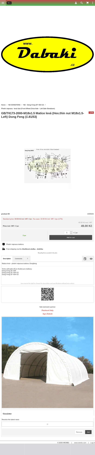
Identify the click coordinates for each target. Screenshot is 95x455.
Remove (79, 432)
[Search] (82, 3)
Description (7, 258)
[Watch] (91, 258)
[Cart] (87, 3)
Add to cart (71, 237)
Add (88, 432)
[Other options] (92, 3)
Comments (18, 258)
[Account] (76, 3)
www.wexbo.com (80, 443)
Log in (92, 443)
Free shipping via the (24, 249)
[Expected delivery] (85, 258)
